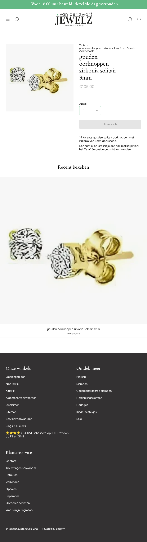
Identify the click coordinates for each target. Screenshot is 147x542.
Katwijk (10, 390)
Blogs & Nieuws (16, 426)
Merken (81, 377)
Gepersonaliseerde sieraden (94, 390)
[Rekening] (129, 19)
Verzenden (12, 482)
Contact (11, 461)
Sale (79, 419)
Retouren (11, 475)
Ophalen (11, 489)
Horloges (82, 405)
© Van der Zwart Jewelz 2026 (22, 528)
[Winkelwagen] (139, 19)
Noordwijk (12, 384)
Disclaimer (12, 405)
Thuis (82, 45)
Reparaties (12, 496)
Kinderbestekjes (86, 412)
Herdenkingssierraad (89, 398)
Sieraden (81, 384)
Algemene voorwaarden (21, 398)
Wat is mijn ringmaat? (19, 510)
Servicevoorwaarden (19, 419)
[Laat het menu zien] (8, 19)
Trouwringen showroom (21, 468)
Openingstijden (15, 377)
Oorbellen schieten (18, 503)
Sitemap (11, 412)
